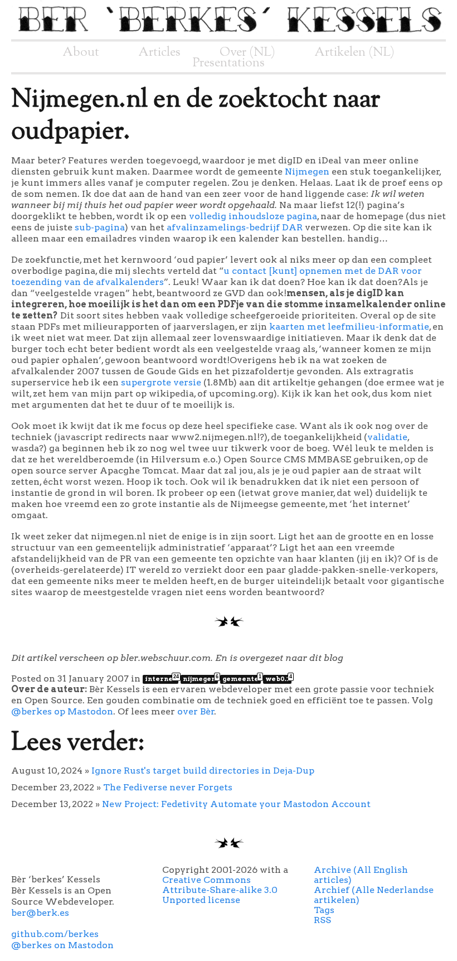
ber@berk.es (40, 912)
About (80, 52)
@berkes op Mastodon (62, 711)
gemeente (241, 679)
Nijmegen (307, 171)
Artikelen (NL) (354, 52)
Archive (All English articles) (361, 875)
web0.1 (278, 679)
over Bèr (196, 711)
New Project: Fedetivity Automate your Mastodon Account (236, 804)
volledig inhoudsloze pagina (253, 216)
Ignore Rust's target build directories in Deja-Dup (202, 770)
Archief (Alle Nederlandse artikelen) (374, 895)
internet (161, 679)
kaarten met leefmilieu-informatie (349, 326)
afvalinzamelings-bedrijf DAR (235, 227)
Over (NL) (247, 52)
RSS (322, 920)
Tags (324, 910)
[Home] (228, 34)
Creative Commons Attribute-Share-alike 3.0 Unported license (220, 890)
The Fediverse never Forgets (167, 787)
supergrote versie (161, 382)
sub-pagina (100, 227)
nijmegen (200, 679)
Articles (159, 52)
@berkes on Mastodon (62, 945)
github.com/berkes (55, 934)
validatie (387, 437)
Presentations (229, 63)
